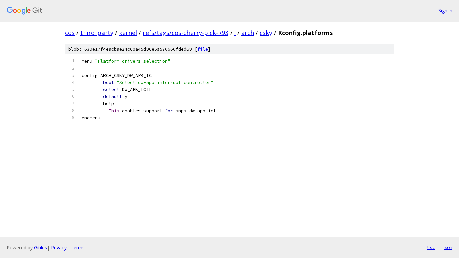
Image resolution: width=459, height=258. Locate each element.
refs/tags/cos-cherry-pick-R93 (185, 33)
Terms (78, 247)
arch (247, 33)
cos (70, 33)
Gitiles (40, 247)
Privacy (59, 247)
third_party (96, 33)
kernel (128, 33)
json (447, 247)
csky (266, 33)
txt (431, 247)
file (202, 49)
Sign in (445, 10)
